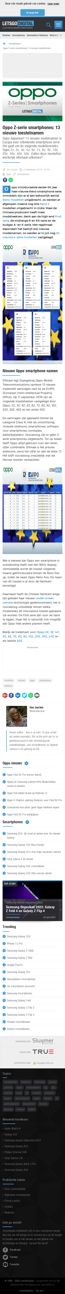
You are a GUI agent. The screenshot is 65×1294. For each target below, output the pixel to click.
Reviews (6, 35)
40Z (51, 636)
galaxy (52, 1081)
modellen (8, 680)
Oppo (8, 174)
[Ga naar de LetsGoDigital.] (5, 43)
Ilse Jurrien (12, 169)
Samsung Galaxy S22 (19, 936)
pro (53, 1087)
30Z (44, 636)
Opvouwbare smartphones (21, 979)
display (8, 1092)
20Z (37, 636)
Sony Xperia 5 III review (20, 859)
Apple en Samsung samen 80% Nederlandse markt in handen (31, 784)
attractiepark (22, 1098)
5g (45, 1087)
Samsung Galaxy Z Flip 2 (20, 1007)
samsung (39, 1081)
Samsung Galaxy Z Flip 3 (20, 1014)
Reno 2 (44, 204)
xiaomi (47, 1098)
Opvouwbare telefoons (37, 35)
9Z (25, 636)
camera (8, 1087)
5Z (4, 636)
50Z (19, 640)
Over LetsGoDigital (15, 1189)
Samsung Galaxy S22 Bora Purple (25, 844)
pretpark (49, 1092)
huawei (36, 1092)
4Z (57, 632)
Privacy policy (12, 1200)
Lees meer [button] (53, 3)
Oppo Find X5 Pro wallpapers (23, 814)
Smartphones (18, 35)
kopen (7, 1098)
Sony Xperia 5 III (14, 1158)
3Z (52, 632)
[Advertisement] (34, 65)
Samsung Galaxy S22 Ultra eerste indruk (29, 873)
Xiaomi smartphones (18, 1029)
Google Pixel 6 (15, 965)
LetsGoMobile (26, 1290)
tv (57, 1098)
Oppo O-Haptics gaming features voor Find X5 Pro (34, 800)
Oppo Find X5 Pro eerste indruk (24, 774)
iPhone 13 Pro (15, 943)
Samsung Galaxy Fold (19, 1000)
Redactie (9, 1212)
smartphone (45, 680)
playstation (29, 1103)
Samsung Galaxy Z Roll (19, 957)
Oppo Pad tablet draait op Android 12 (27, 793)
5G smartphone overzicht (21, 986)
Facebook (15, 1249)
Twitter (14, 1257)
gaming (8, 1109)
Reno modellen (13, 200)
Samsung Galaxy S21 (19, 972)
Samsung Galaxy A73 (16, 1146)
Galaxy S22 (11, 1134)
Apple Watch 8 (12, 1128)
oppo (32, 680)
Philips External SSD (16, 1152)
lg (27, 1092)
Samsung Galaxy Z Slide (20, 950)
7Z (14, 636)
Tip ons (40, 1290)
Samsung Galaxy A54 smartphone (25, 866)
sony (18, 1092)
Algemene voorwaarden (17, 1194)
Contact (9, 1206)
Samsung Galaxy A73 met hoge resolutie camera (34, 852)
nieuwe (21, 680)
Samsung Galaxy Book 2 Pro (20, 1164)
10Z (30, 636)
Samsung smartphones (19, 993)
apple (37, 1098)
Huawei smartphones (18, 1021)
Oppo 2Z (43, 632)
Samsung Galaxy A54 (16, 1169)
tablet (32, 1109)
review (20, 1109)
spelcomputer (11, 1103)
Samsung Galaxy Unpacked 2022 (23, 1140)
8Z (20, 636)
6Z (9, 636)
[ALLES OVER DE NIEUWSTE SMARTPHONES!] (18, 23)
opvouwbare (33, 1087)
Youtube (14, 1264)
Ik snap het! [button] (32, 12)
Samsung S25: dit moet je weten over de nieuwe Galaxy (33, 835)
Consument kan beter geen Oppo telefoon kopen (33, 807)
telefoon (8, 685)
